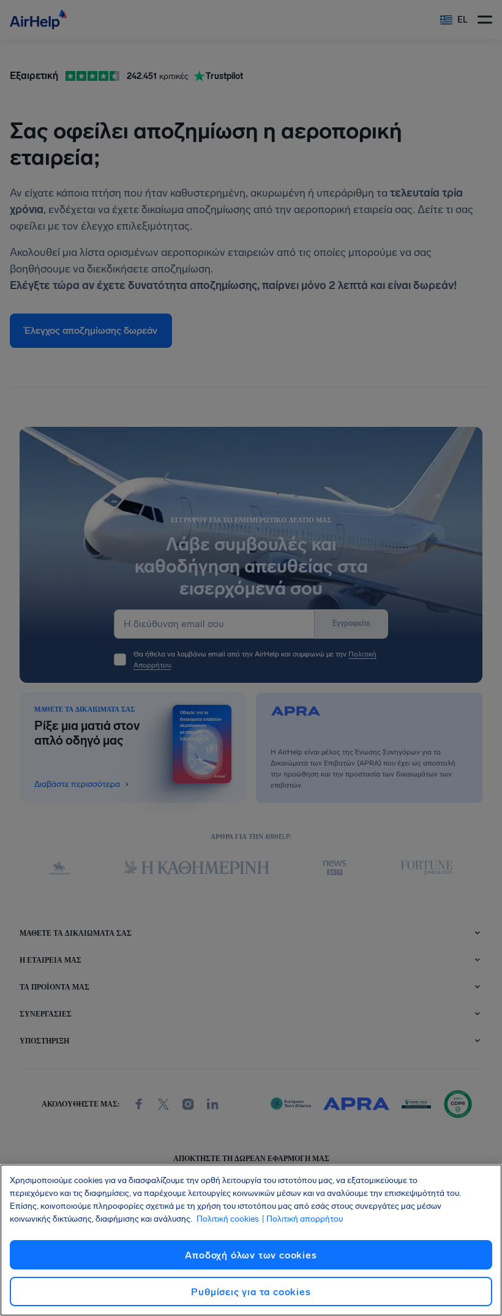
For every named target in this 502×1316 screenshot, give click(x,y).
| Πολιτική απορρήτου (302, 1219)
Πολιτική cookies (228, 1219)
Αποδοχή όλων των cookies (251, 1255)
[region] (251, 1240)
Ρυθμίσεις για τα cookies (250, 1292)
